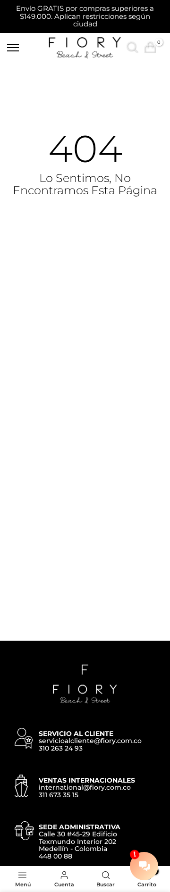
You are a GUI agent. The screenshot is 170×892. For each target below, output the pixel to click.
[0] (150, 47)
